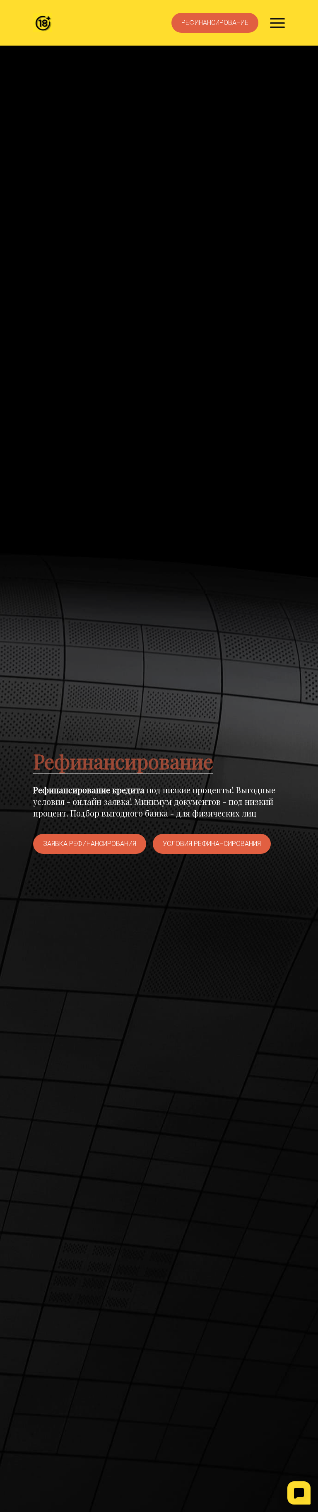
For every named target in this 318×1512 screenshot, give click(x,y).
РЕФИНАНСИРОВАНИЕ (214, 23)
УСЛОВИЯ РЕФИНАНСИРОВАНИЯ (212, 844)
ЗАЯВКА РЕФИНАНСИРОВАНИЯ (89, 844)
